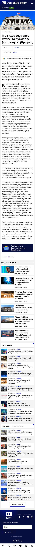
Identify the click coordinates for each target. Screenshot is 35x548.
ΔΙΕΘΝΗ (16, 47)
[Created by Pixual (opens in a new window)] (17, 540)
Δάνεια (4, 257)
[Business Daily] (14, 2)
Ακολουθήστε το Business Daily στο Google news (18, 248)
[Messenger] (20, 546)
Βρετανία (11, 257)
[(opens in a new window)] (3, 546)
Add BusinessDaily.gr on (18, 58)
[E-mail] (32, 546)
